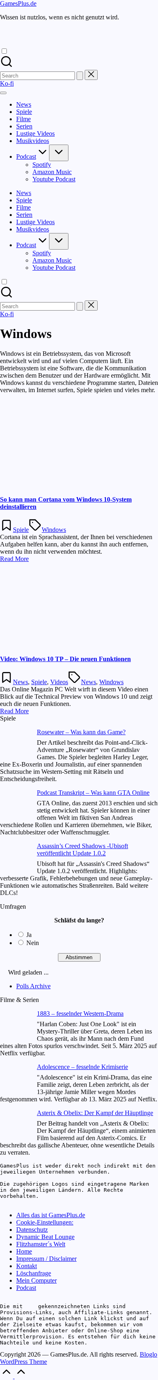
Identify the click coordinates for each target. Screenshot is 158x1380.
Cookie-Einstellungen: (44, 1222)
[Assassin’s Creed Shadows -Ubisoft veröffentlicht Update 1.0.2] (15, 858)
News (20, 681)
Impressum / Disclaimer (46, 1258)
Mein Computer (36, 1280)
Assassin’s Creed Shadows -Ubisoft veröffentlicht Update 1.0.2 (82, 849)
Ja (29, 934)
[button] (80, 75)
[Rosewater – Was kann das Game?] (15, 744)
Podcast (26, 1287)
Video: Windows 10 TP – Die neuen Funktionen (65, 658)
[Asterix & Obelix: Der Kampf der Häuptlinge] (15, 1125)
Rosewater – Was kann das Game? (81, 732)
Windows (54, 529)
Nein (32, 942)
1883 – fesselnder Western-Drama (80, 1013)
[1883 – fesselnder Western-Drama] (15, 1026)
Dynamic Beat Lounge (45, 1236)
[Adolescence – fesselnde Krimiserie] (15, 1079)
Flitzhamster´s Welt (40, 1244)
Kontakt (26, 1265)
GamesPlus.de (18, 3)
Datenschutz (32, 1229)
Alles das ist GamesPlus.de (50, 1215)
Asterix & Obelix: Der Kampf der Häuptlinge (95, 1112)
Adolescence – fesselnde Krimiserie (82, 1066)
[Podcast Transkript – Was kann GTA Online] (15, 805)
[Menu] (3, 93)
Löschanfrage (33, 1273)
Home (24, 1251)
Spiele (21, 529)
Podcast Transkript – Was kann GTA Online (93, 792)
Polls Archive (33, 986)
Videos (59, 681)
